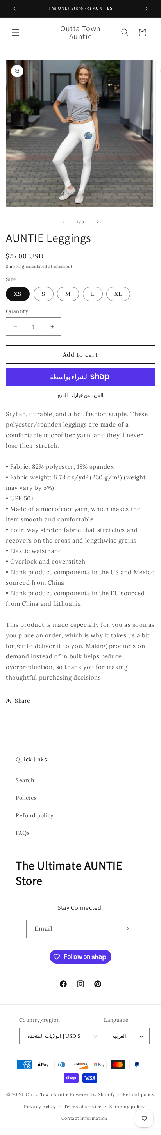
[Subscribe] (126, 929)
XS (17, 293)
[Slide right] (97, 221)
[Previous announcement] (14, 8)
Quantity (17, 311)
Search (25, 780)
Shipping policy (127, 1106)
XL (118, 293)
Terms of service (83, 1106)
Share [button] (22, 700)
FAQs (22, 832)
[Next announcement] (146, 8)
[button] (15, 32)
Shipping (15, 266)
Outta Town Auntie (47, 1094)
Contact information (84, 1118)
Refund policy (35, 815)
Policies (26, 797)
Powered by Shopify (92, 1094)
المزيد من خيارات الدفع (80, 395)
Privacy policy (40, 1106)
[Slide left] (63, 221)
